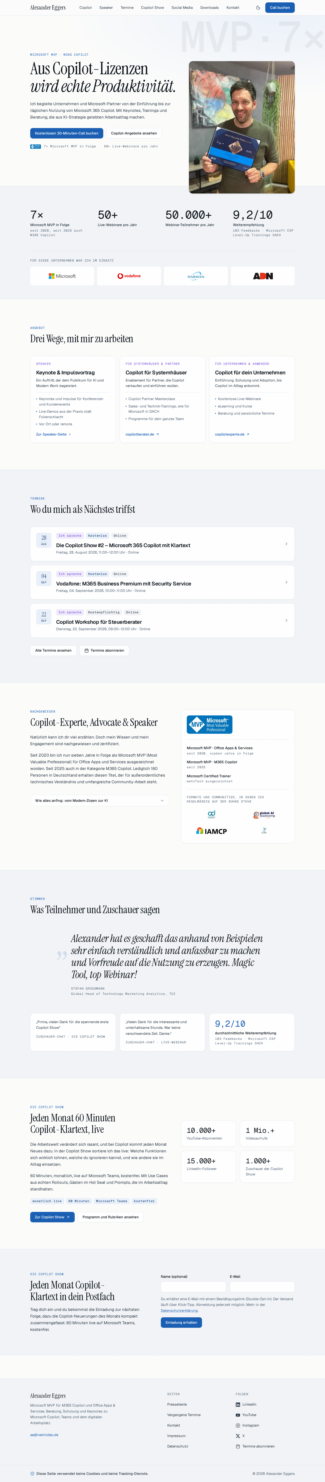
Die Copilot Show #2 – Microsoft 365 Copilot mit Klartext (123, 545)
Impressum (176, 1435)
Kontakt (233, 7)
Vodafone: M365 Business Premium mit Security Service (123, 583)
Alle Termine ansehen (53, 650)
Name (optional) (174, 1276)
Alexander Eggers (48, 7)
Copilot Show (152, 7)
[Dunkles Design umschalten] (258, 7)
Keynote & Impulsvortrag (65, 372)
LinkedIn (249, 1404)
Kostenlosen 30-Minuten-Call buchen (66, 133)
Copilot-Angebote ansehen (134, 133)
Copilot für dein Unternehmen (250, 372)
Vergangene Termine (184, 1415)
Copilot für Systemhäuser (156, 372)
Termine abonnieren (107, 650)
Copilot (85, 7)
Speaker (106, 7)
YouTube (249, 1415)
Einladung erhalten (181, 1322)
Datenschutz (177, 1446)
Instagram (250, 1425)
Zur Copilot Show (49, 1217)
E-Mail (235, 1276)
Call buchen (280, 7)
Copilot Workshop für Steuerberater (99, 622)
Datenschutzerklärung (179, 1310)
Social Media (182, 7)
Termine (127, 7)
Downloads (209, 7)
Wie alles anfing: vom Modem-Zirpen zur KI (71, 800)
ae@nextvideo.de (44, 1434)
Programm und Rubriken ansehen (111, 1217)
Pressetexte (177, 1404)
